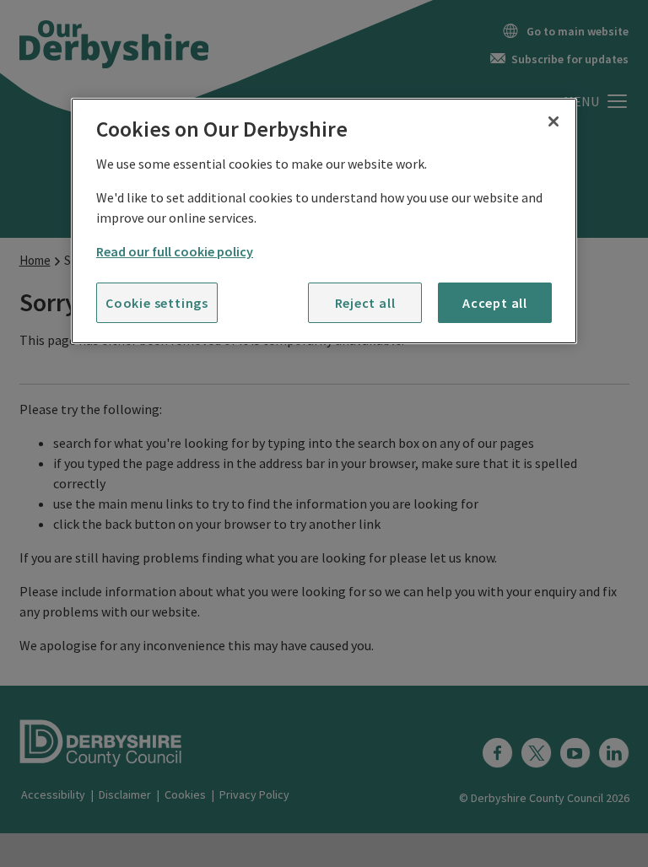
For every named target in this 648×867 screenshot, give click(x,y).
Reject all (365, 302)
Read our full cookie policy (174, 251)
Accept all (494, 302)
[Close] (553, 121)
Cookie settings (156, 302)
